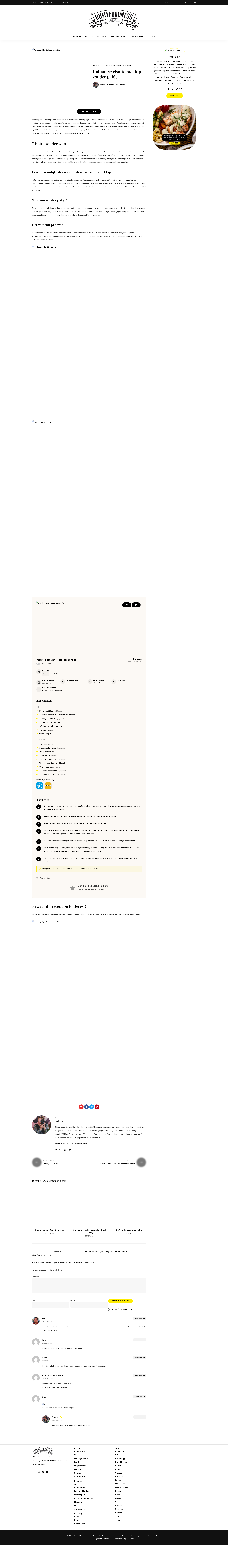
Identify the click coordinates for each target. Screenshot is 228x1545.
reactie (89, 868)
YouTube (56, 1150)
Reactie (35, 1277)
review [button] (97, 890)
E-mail (73, 1300)
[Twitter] (91, 1106)
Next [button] (143, 1181)
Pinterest (70, 1150)
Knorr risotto (83, 133)
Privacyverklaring (119, 1539)
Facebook (61, 1150)
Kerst (76, 1516)
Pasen (77, 1520)
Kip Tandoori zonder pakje (128, 1230)
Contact (65, 2)
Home (34, 2)
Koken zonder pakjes (114, 66)
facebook (180, 2)
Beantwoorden (139, 1318)
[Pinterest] (97, 1106)
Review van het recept (40, 1270)
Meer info (174, 95)
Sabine (102, 85)
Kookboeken (137, 36)
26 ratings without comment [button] (114, 1251)
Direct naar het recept (89, 111)
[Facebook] (86, 1106)
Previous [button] (139, 1181)
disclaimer (157, 1536)
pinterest (190, 2)
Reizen (88, 36)
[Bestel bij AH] (39, 785)
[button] (136, 604)
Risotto (128, 66)
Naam (35, 1300)
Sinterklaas (79, 1523)
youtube (195, 2)
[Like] (81, 1106)
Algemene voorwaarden (103, 1539)
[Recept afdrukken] (126, 604)
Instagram (66, 1150)
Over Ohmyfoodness (49, 2)
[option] (49, 1210)
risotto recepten (125, 180)
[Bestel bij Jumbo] (48, 785)
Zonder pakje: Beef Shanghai (49, 1230)
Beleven (100, 36)
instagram (185, 2)
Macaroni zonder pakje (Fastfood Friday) (89, 1231)
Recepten (77, 36)
